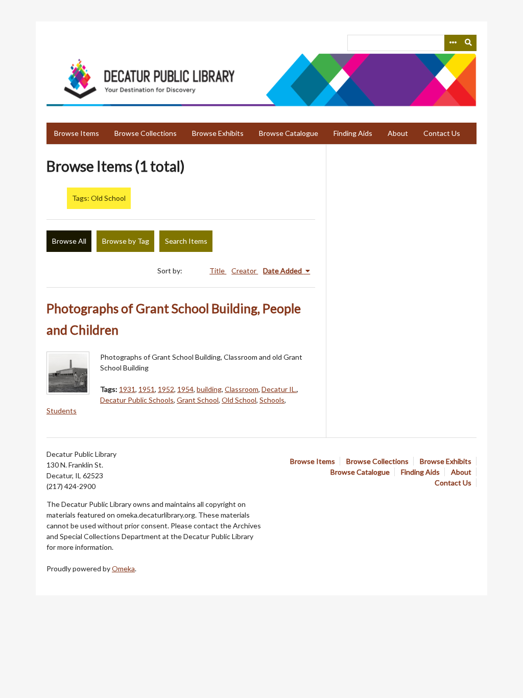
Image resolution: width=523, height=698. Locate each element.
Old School (239, 399)
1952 (166, 389)
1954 (185, 389)
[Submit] (469, 43)
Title (217, 270)
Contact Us (441, 133)
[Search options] (452, 43)
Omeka (123, 568)
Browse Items (76, 133)
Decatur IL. (279, 389)
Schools (271, 399)
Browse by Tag (125, 241)
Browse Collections (145, 133)
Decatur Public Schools (137, 399)
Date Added (283, 270)
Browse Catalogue (288, 133)
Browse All (69, 241)
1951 (146, 389)
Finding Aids (353, 133)
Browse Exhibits (218, 133)
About (398, 133)
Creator (244, 270)
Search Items (186, 241)
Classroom (241, 389)
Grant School (198, 399)
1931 (127, 389)
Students (61, 410)
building (209, 389)
